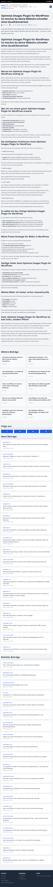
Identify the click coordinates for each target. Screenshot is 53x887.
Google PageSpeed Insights (23, 256)
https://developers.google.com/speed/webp (12, 179)
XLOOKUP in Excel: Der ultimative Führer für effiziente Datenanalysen (12, 412)
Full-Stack (15, 6)
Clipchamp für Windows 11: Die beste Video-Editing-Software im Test (38, 359)
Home (6, 5)
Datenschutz (23, 878)
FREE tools (3, 6)
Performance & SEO (23, 25)
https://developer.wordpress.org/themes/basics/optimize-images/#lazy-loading (22, 195)
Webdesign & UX (23, 6)
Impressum (3, 1)
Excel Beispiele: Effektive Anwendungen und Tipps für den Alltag (39, 412)
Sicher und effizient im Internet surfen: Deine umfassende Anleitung (12, 386)
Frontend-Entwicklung (15, 5)
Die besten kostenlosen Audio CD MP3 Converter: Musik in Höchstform (12, 359)
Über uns (10, 1)
